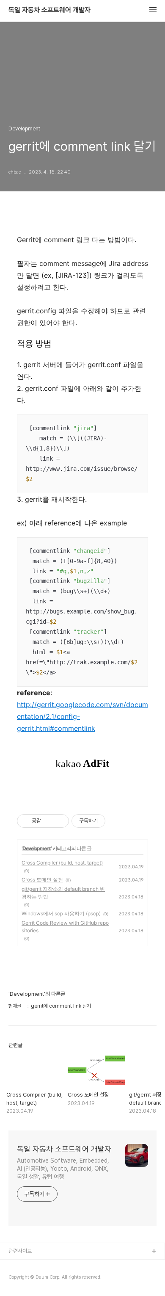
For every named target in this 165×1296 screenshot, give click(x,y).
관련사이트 (20, 1251)
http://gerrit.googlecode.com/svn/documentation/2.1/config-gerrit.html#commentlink (82, 716)
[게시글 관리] (59, 821)
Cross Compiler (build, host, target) (62, 862)
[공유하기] (49, 821)
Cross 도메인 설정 (42, 879)
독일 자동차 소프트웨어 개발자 (49, 10)
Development (36, 848)
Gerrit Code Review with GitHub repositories (65, 927)
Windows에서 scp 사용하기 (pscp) (61, 913)
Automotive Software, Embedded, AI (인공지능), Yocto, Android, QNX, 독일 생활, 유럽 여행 (63, 1168)
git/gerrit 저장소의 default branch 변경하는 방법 (63, 893)
